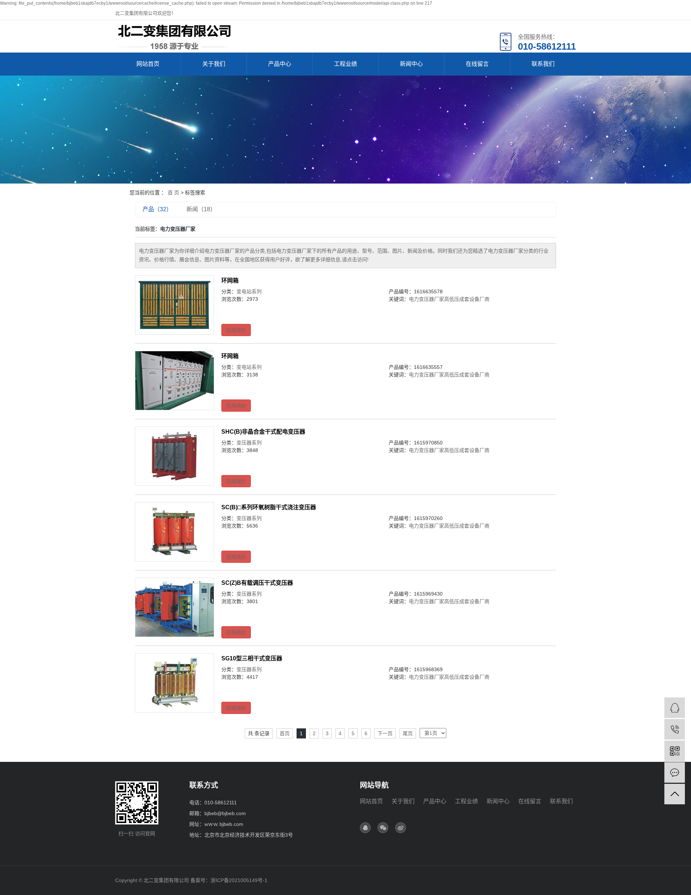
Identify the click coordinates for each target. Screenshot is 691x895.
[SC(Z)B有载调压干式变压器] (174, 607)
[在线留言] (674, 772)
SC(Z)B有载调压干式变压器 (257, 583)
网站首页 (147, 64)
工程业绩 (345, 64)
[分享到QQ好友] (365, 827)
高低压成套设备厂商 (466, 299)
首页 (285, 733)
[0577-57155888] (674, 729)
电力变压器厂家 (426, 299)
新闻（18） (201, 209)
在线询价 (236, 330)
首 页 (173, 192)
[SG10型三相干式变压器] (174, 683)
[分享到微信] (383, 827)
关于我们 (213, 64)
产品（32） (157, 209)
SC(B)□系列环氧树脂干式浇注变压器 (268, 507)
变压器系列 (249, 443)
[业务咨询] (674, 707)
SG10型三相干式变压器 (251, 658)
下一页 (385, 733)
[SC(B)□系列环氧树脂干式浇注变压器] (174, 532)
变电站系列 (249, 291)
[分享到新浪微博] (400, 827)
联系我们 (543, 64)
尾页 (408, 733)
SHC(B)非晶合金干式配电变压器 (263, 432)
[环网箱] (174, 305)
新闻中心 (411, 64)
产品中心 (279, 64)
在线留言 (477, 64)
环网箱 (230, 280)
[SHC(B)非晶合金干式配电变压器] (174, 456)
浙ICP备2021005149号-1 (239, 880)
